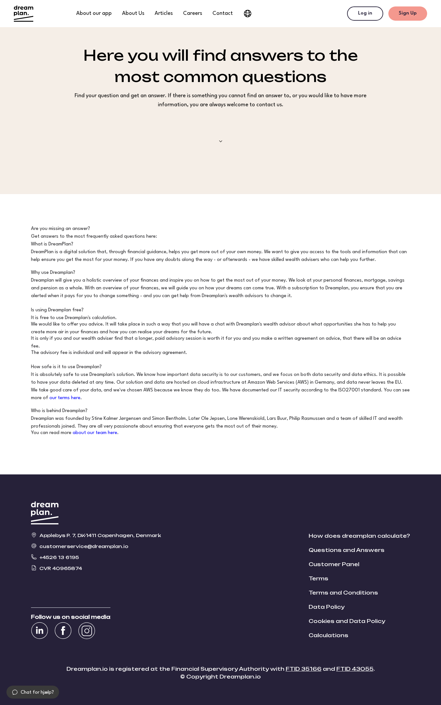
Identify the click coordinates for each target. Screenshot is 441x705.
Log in (365, 13)
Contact (222, 13)
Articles (164, 13)
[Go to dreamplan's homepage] (23, 13)
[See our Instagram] (86, 630)
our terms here (64, 398)
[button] (32, 692)
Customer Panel (334, 564)
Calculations (328, 635)
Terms (318, 578)
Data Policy (326, 607)
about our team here (95, 432)
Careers (192, 13)
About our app (94, 13)
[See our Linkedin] (39, 630)
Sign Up (408, 13)
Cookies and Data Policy (347, 621)
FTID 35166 (304, 669)
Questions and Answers (347, 550)
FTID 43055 (355, 669)
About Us (133, 13)
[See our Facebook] (63, 630)
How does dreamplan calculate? (359, 536)
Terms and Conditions (343, 592)
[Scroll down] (221, 141)
